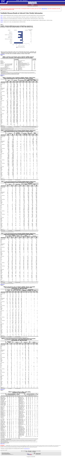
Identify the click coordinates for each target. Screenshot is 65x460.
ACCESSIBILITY (34, 451)
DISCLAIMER (30, 451)
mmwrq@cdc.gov (44, 8)
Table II (1, 18)
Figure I (1, 15)
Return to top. (2, 54)
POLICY (27, 451)
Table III (1, 20)
